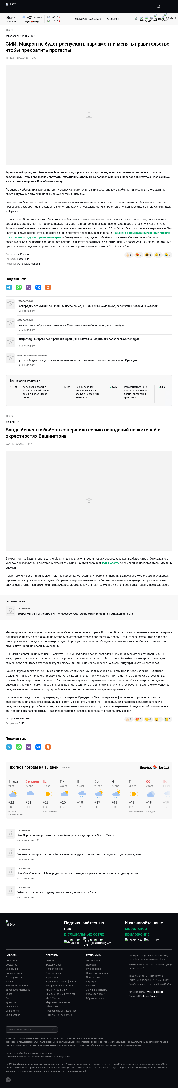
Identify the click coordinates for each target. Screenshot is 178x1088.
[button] (9, 287)
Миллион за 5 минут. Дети (61, 994)
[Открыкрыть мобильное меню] (170, 6)
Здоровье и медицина (18, 990)
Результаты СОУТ (96, 994)
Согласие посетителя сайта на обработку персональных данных (38, 1056)
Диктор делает (54, 973)
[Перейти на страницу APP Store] (151, 941)
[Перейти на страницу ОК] (80, 942)
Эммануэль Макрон (28, 263)
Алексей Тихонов (155, 992)
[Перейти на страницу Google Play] (133, 941)
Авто (8, 998)
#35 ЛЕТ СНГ (113, 19)
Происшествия (14, 973)
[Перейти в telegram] (9, 288)
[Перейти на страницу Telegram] (105, 942)
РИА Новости (111, 563)
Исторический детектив (59, 985)
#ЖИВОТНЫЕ (12, 422)
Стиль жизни (13, 1010)
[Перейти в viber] (28, 288)
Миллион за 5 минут (57, 990)
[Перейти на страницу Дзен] (93, 942)
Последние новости (24, 380)
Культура (11, 1002)
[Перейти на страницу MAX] (73, 942)
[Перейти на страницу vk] (67, 941)
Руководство (93, 969)
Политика (11, 960)
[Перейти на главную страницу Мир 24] (11, 6)
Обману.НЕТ (53, 1006)
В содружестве (14, 977)
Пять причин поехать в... (60, 1015)
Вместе (50, 960)
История (91, 964)
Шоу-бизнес (12, 1006)
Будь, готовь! (53, 964)
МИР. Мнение (53, 998)
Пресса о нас (93, 977)
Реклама (91, 985)
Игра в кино (52, 977)
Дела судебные (54, 969)
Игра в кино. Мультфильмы (61, 981)
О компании (93, 960)
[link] (25, 301)
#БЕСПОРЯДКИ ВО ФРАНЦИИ (20, 36)
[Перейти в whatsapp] (18, 288)
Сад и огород (13, 1015)
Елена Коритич (150, 996)
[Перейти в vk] (38, 288)
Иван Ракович (22, 254)
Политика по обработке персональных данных (29, 1053)
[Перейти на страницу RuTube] (99, 942)
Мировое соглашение (58, 1002)
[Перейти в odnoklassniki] (47, 288)
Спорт (9, 994)
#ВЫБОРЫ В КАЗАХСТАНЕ (88, 19)
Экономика (12, 969)
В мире (9, 981)
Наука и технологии (17, 985)
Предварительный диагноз (61, 1010)
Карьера (91, 981)
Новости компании (97, 973)
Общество (11, 964)
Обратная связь (95, 998)
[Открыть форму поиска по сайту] (158, 6)
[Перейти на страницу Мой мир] (86, 942)
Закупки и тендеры (97, 990)
